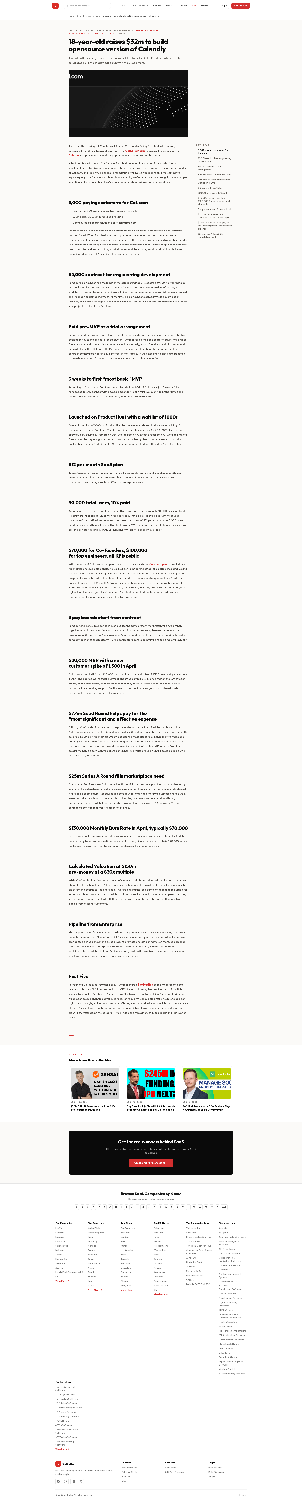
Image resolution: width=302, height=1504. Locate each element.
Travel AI (190, 1266)
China (91, 1267)
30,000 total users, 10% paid (212, 192)
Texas (156, 1237)
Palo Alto (125, 1263)
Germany (92, 1241)
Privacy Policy (215, 1467)
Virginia (157, 1267)
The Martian (145, 984)
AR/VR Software (227, 1249)
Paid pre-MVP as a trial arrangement (209, 168)
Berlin (124, 1254)
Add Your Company (163, 5)
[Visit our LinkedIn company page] (73, 1481)
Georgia (158, 1259)
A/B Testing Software (66, 1437)
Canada (92, 1245)
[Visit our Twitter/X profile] (81, 1481)
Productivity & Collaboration (87, 34)
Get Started (240, 5)
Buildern (59, 1250)
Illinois (157, 1254)
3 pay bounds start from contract (214, 209)
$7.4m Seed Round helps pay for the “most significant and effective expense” (215, 225)
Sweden (92, 1276)
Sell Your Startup (130, 1472)
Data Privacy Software (230, 1289)
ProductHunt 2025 (195, 1275)
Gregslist (190, 1279)
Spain (91, 1259)
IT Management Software (231, 1339)
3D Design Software (65, 1394)
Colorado (158, 1263)
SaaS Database (140, 5)
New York (125, 1232)
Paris (123, 1241)
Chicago (125, 1281)
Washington (160, 1250)
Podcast (182, 5)
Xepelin (59, 1267)
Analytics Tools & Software (232, 1237)
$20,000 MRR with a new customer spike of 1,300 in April (213, 216)
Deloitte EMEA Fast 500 (198, 1284)
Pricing (204, 5)
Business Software (91, 16)
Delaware (158, 1276)
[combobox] (89, 5)
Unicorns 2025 (193, 1271)
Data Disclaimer (216, 1472)
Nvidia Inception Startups (198, 1237)
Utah (156, 1289)
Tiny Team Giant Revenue (198, 1245)
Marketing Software (229, 1344)
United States (94, 1228)
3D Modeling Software (66, 1398)
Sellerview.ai (61, 1245)
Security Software (228, 1357)
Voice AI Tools (193, 1241)
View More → (62, 1281)
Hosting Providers (228, 1322)
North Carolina (161, 1285)
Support (212, 1476)
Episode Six (61, 1259)
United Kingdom (96, 1232)
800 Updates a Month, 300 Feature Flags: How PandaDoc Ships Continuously (207, 1108)
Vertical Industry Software (232, 1373)
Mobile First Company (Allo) (69, 1272)
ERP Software (226, 1310)
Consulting (224, 1269)
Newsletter (170, 1467)
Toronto (125, 1259)
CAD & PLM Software (229, 1253)
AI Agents (191, 1257)
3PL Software (62, 1420)
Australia (92, 1254)
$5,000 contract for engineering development (214, 160)
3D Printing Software (65, 1412)
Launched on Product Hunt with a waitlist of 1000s (214, 181)
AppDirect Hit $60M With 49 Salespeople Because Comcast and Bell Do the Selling (151, 1108)
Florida (157, 1241)
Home (123, 5)
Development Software (230, 1298)
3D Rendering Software (67, 1416)
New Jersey (159, 1272)
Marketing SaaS (194, 1262)
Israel (91, 1285)
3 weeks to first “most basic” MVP (214, 174)
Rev (57, 1276)
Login (224, 5)
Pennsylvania (160, 1281)
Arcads (58, 1254)
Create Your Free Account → (151, 1162)
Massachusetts (161, 1245)
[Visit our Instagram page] (66, 1481)
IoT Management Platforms (232, 1330)
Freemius (59, 1232)
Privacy (243, 1494)
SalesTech (191, 1232)
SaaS (111, 34)
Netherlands (94, 1263)
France (91, 1250)
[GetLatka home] (55, 6)
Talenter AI (60, 1263)
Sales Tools (224, 1352)
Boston (124, 1276)
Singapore (126, 1272)
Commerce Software (229, 1265)
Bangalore (126, 1285)
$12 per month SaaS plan (210, 187)
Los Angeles (127, 1250)
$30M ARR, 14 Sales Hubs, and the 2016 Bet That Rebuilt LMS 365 (93, 1108)
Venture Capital (227, 1369)
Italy (90, 1281)
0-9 (224, 1207)
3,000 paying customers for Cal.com (213, 152)
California (159, 1228)
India (90, 1237)
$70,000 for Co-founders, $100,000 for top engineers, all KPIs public (214, 201)
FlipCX (58, 1228)
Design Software (227, 1293)
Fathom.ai (60, 1241)
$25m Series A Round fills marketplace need (210, 235)
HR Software (225, 1326)
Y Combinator (193, 1228)
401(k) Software (63, 1425)
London (125, 1237)
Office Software (227, 1348)
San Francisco (128, 1228)
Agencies (223, 1228)
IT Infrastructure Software (232, 1335)
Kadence (59, 1237)
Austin (124, 1245)
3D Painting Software (66, 1403)
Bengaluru (126, 1267)
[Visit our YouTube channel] (58, 1481)
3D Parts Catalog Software (69, 1407)
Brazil (91, 1272)
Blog (194, 5)
